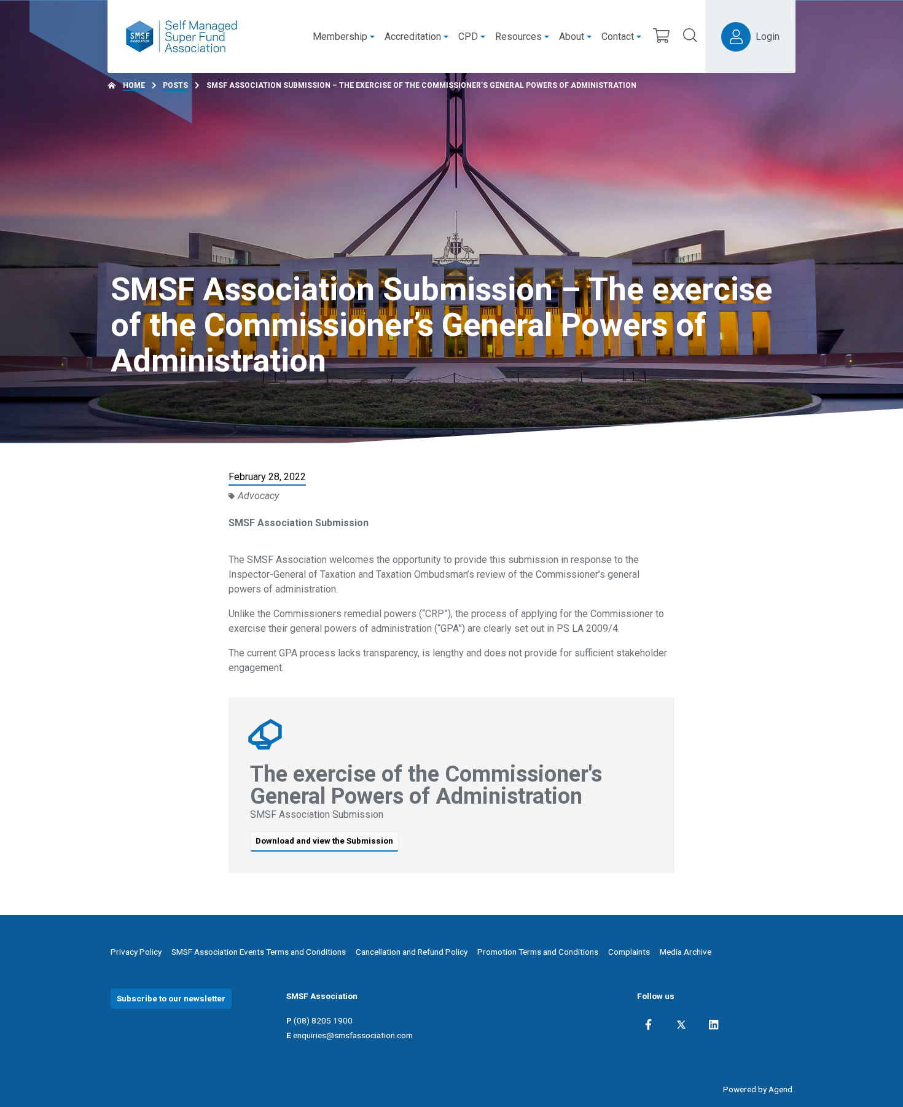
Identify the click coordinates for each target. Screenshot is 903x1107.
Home (134, 85)
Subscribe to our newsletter (171, 998)
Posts (175, 85)
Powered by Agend (757, 1089)
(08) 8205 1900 (323, 1020)
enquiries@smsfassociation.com (353, 1035)
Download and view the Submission (324, 840)
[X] (681, 1024)
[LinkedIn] (713, 1024)
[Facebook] (648, 1024)
